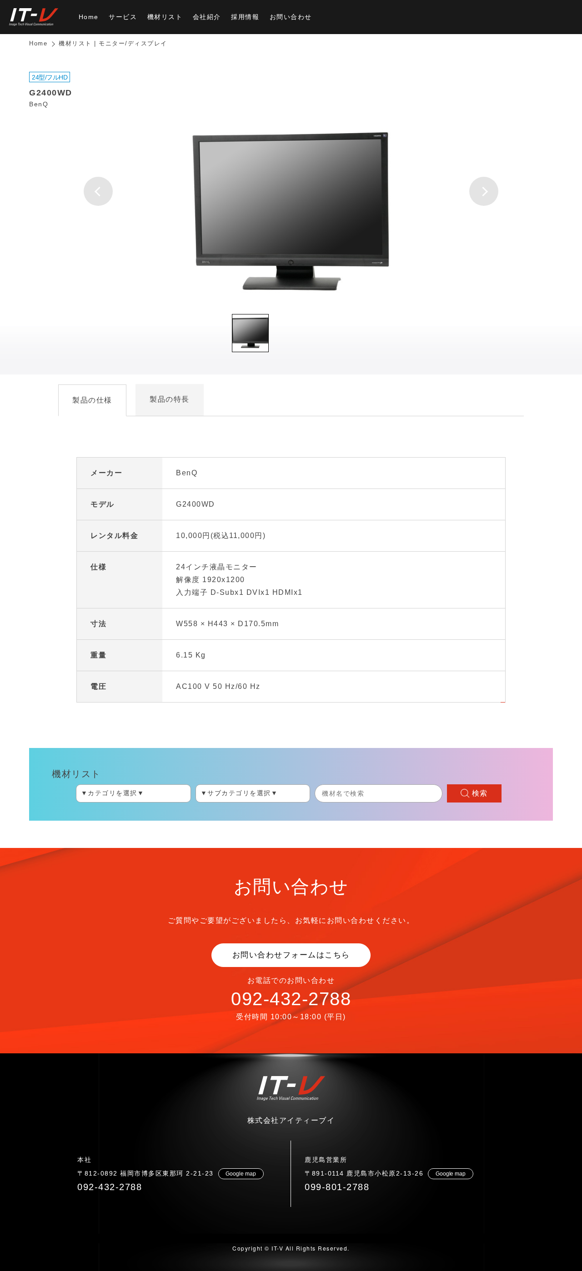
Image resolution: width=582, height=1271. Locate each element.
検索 (480, 793)
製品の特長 (170, 399)
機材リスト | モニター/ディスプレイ (113, 43)
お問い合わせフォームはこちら (291, 955)
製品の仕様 (92, 400)
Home (38, 43)
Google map (241, 1174)
